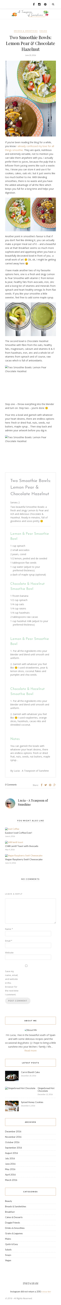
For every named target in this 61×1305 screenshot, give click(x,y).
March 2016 (11, 1180)
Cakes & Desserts (14, 1217)
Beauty (8, 1201)
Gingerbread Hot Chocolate (46, 1089)
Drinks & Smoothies (26, 31)
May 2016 (10, 1169)
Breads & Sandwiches (15, 1206)
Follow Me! (46, 1291)
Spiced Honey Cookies (32, 1102)
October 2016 (12, 1142)
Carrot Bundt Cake (30, 1072)
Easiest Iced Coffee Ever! (18, 832)
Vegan (43, 31)
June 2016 (10, 1163)
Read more (30, 1050)
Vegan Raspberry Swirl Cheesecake (24, 859)
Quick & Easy (11, 1244)
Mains (8, 1238)
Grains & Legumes (14, 1233)
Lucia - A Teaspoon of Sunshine (33, 802)
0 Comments (11, 784)
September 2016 (13, 1147)
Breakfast (10, 1211)
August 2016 (11, 1153)
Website (9, 952)
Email (8, 940)
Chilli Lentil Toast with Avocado (21, 846)
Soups (8, 1255)
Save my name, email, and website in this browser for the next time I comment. (11, 983)
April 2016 (10, 1174)
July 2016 (10, 1158)
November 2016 (13, 1137)
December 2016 (13, 1131)
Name (9, 928)
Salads (8, 1249)
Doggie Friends (12, 1222)
